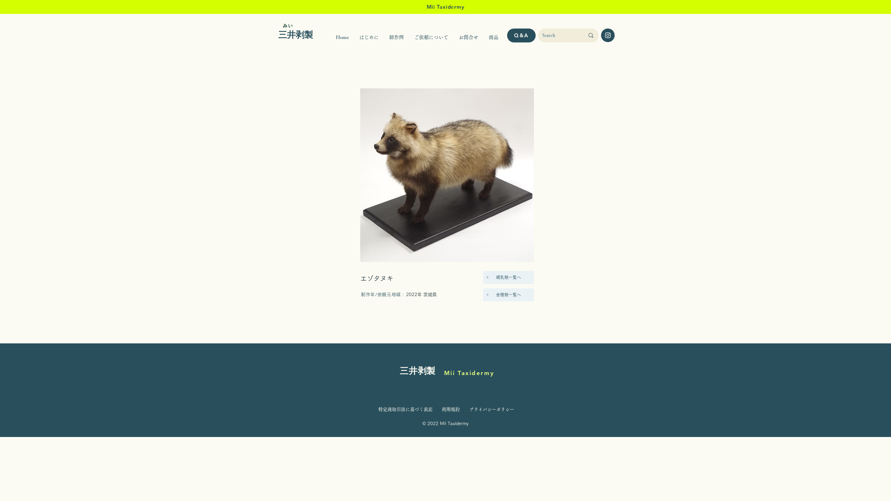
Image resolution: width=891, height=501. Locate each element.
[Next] (488, 277)
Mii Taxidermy (469, 372)
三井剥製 (418, 371)
